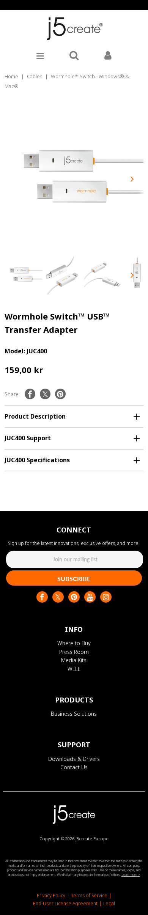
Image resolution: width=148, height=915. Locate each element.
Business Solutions (74, 713)
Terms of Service (89, 895)
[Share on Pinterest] (60, 394)
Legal (109, 903)
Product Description (35, 416)
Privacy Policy (51, 895)
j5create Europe (92, 838)
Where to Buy (74, 643)
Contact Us (74, 767)
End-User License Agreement (65, 903)
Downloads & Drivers (74, 758)
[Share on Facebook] (30, 394)
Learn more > (130, 874)
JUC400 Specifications (37, 460)
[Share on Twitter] (45, 394)
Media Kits (74, 660)
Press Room (74, 651)
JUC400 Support (28, 438)
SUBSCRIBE (73, 578)
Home (11, 76)
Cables (34, 76)
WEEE (74, 668)
